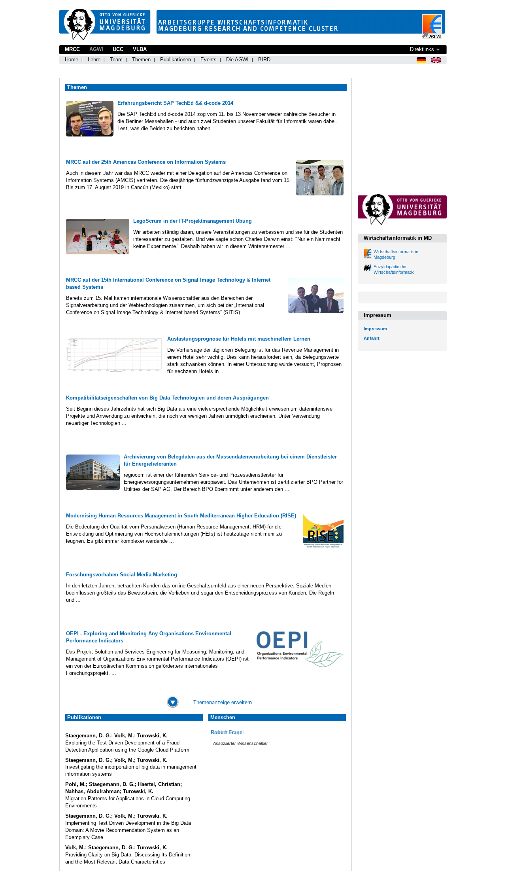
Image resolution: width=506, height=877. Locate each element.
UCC (118, 49)
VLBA (140, 49)
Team (116, 60)
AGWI (96, 49)
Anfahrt (372, 338)
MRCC (72, 49)
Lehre (94, 60)
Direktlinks (422, 49)
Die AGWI (237, 60)
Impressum (375, 328)
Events (208, 60)
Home (71, 60)
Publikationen (175, 60)
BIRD (264, 60)
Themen (141, 60)
